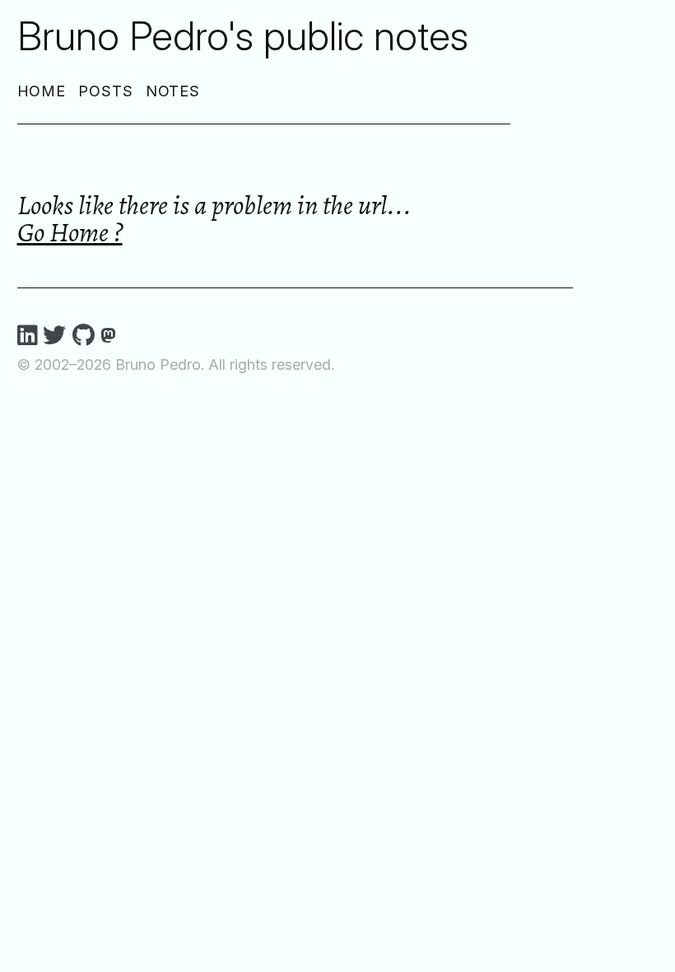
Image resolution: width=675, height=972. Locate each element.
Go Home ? (70, 231)
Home (42, 91)
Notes (173, 91)
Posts (105, 91)
